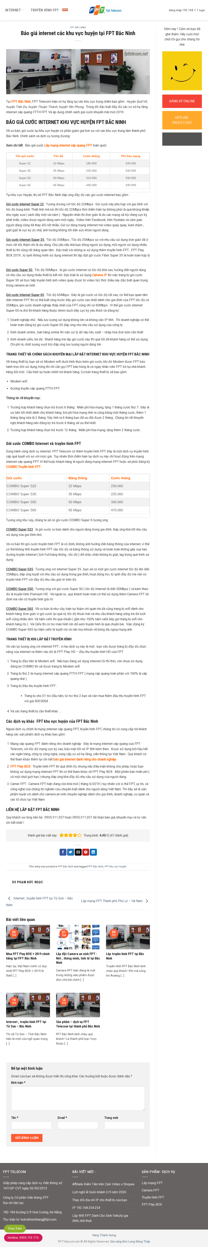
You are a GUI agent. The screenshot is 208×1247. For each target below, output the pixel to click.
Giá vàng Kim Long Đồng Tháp (130, 1241)
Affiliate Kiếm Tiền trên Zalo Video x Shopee (103, 1184)
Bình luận (18, 1082)
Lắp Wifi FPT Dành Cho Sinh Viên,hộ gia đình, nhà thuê (100, 1218)
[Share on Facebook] (63, 852)
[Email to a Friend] (78, 852)
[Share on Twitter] (70, 852)
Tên (14, 1118)
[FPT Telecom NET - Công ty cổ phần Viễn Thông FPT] (104, 10)
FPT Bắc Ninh (78, 27)
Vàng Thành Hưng (104, 1235)
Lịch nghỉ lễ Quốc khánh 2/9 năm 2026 (99, 1192)
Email (62, 1118)
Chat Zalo (15, 1228)
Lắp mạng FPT (152, 1183)
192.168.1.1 (190, 10)
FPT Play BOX (20, 766)
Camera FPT (150, 1190)
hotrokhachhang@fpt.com (38, 1219)
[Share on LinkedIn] (93, 852)
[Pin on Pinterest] (85, 852)
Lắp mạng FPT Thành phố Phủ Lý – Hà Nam (112, 901)
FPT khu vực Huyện (115, 866)
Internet (13, 10)
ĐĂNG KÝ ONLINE (182, 101)
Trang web (111, 1118)
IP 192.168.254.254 (86, 1208)
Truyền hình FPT (44, 10)
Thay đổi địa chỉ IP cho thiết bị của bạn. (100, 1200)
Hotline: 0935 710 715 (23, 1237)
